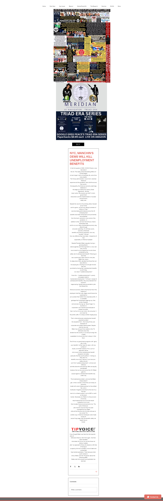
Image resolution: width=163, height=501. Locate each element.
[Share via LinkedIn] (79, 466)
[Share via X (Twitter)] (75, 466)
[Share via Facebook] (70, 466)
